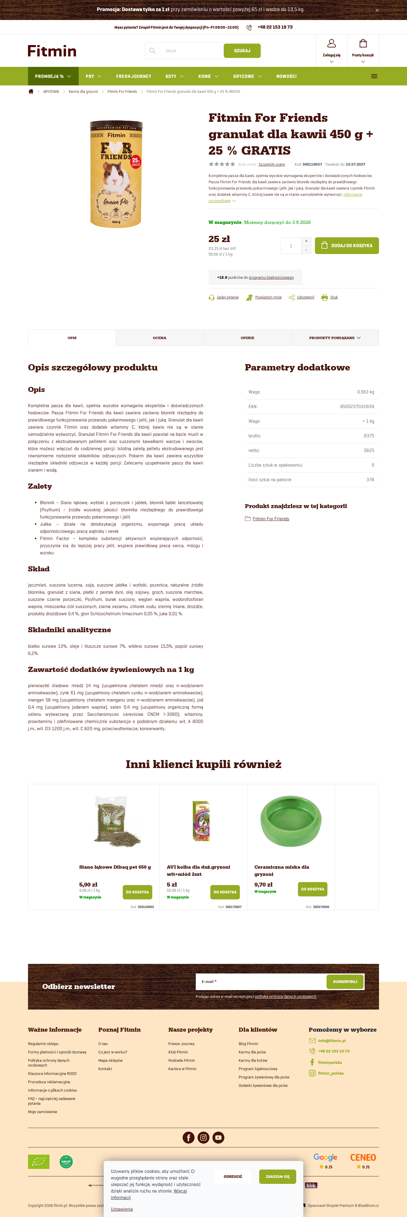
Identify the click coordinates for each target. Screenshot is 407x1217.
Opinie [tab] (247, 338)
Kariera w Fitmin (182, 1068)
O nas (103, 1043)
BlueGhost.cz (368, 1205)
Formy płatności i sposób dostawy (57, 1052)
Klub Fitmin (178, 1052)
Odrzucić (233, 1176)
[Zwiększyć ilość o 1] (306, 242)
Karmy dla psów (252, 1052)
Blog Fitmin (248, 1043)
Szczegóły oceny (272, 164)
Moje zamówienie (42, 1111)
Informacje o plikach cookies (52, 1090)
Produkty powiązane (332, 338)
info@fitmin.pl (332, 1040)
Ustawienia (122, 1209)
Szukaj (242, 51)
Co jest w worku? (112, 1052)
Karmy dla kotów (253, 1060)
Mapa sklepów (110, 1060)
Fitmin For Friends (271, 518)
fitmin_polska (331, 1073)
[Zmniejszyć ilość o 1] (306, 250)
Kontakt (105, 1068)
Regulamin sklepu (43, 1043)
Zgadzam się (278, 1176)
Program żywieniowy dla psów (264, 1077)
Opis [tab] (72, 338)
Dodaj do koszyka (351, 246)
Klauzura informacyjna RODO (52, 1073)
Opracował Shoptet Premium (331, 1205)
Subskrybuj (345, 981)
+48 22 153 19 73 (333, 1051)
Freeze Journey (181, 1043)
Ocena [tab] (159, 338)
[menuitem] (53, 76)
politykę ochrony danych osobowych (285, 996)
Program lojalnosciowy (258, 1068)
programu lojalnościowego (271, 277)
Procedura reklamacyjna (49, 1081)
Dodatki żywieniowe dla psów (263, 1085)
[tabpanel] (116, 847)
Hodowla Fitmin (181, 1060)
